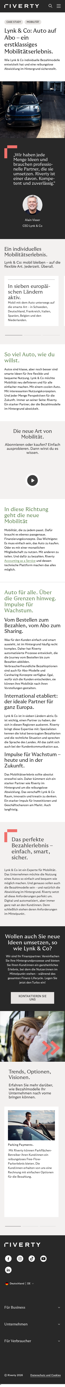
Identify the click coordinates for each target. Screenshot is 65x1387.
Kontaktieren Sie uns (32, 998)
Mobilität (33, 22)
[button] (13, 335)
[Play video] (32, 480)
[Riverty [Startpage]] (21, 6)
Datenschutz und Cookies (45, 1375)
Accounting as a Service (20, 560)
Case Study (13, 22)
